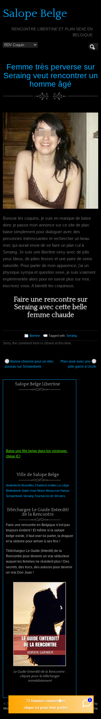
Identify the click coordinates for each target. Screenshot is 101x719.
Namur (65, 490)
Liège (65, 485)
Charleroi (41, 485)
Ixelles (52, 485)
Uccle (49, 496)
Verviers (59, 496)
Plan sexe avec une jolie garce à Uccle (78, 364)
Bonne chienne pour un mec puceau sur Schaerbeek (29, 364)
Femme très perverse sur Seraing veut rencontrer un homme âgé (50, 75)
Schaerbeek (14, 496)
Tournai (40, 496)
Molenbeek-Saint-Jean (21, 490)
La (59, 485)
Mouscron (52, 490)
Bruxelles (27, 485)
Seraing (71, 335)
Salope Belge (35, 13)
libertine (35, 335)
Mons (41, 490)
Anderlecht (13, 485)
